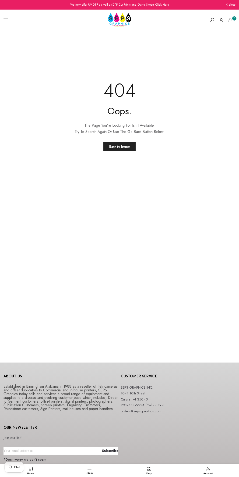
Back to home (119, 146)
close (9, 4)
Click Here (162, 5)
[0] (230, 20)
